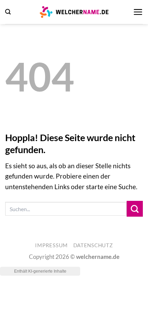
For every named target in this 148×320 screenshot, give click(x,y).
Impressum (51, 245)
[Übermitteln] (135, 209)
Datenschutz (93, 245)
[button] (8, 12)
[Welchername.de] (74, 12)
